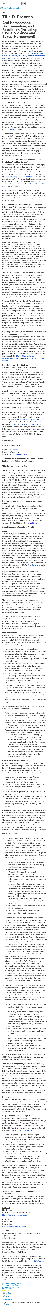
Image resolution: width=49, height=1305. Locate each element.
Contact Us (6, 1290)
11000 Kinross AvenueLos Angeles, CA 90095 (10, 1286)
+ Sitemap (6, 1304)
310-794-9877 (7, 1289)
